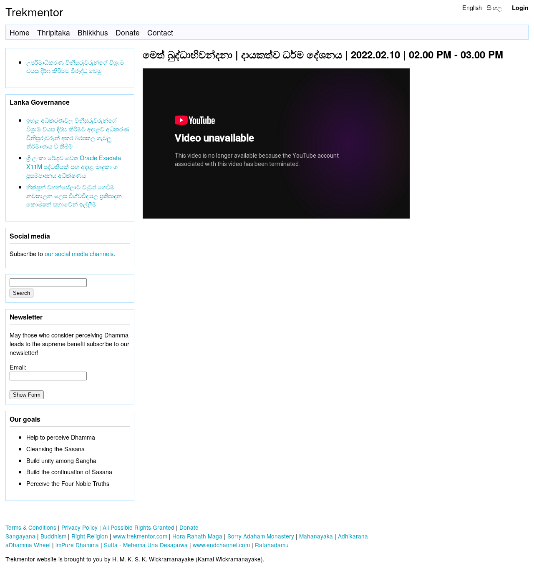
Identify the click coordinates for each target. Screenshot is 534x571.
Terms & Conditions (30, 527)
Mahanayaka (316, 536)
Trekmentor (34, 11)
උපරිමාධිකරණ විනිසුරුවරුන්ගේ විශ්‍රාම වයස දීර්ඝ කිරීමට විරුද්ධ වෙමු (75, 66)
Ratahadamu (272, 545)
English (472, 7)
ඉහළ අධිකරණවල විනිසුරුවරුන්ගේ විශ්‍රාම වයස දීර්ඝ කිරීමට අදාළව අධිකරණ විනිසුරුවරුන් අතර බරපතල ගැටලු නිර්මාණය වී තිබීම (77, 133)
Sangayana (20, 536)
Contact (160, 32)
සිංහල (494, 7)
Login (520, 7)
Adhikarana (353, 536)
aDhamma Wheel (27, 545)
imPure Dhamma (77, 545)
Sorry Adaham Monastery (260, 536)
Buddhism (53, 536)
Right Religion (89, 536)
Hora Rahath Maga (197, 536)
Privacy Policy (79, 527)
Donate (128, 32)
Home (20, 32)
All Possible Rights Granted (138, 527)
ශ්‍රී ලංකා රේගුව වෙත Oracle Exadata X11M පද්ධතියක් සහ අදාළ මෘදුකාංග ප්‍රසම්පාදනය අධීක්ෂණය (73, 166)
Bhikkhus (93, 32)
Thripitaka (53, 32)
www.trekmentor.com (140, 536)
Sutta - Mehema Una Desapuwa (146, 545)
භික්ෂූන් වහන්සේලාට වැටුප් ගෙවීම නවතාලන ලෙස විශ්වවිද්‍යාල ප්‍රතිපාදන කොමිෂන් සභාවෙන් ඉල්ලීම (74, 195)
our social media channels (79, 253)
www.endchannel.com (221, 545)
